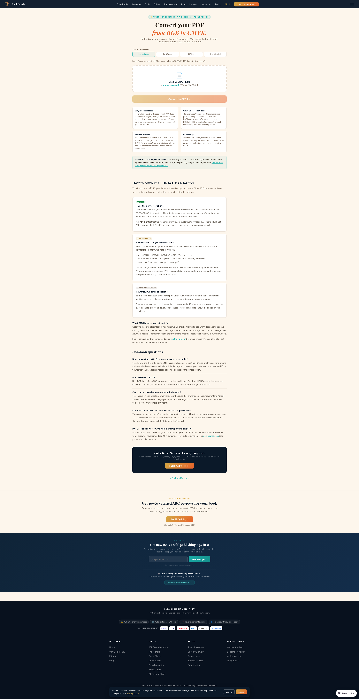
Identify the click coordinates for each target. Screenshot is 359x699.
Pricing (218, 4)
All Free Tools (155, 669)
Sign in (228, 4)
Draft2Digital (215, 54)
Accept (241, 692)
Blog (183, 4)
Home (112, 647)
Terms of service (195, 660)
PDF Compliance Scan (159, 647)
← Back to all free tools (179, 478)
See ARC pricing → (179, 519)
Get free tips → (199, 559)
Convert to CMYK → (179, 99)
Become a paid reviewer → (179, 582)
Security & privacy (196, 651)
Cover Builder (122, 4)
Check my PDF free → (246, 4)
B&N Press (167, 54)
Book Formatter (156, 665)
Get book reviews (235, 647)
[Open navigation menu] (352, 4)
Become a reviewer (236, 651)
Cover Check (155, 656)
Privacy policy (194, 656)
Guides (157, 4)
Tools (147, 4)
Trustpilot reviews (196, 647)
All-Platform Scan (157, 674)
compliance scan (211, 436)
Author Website (170, 4)
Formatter (136, 4)
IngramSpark (144, 54)
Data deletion (194, 665)
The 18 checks (155, 651)
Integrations (206, 4)
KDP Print (191, 54)
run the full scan (178, 339)
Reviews (193, 4)
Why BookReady (117, 651)
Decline (229, 692)
